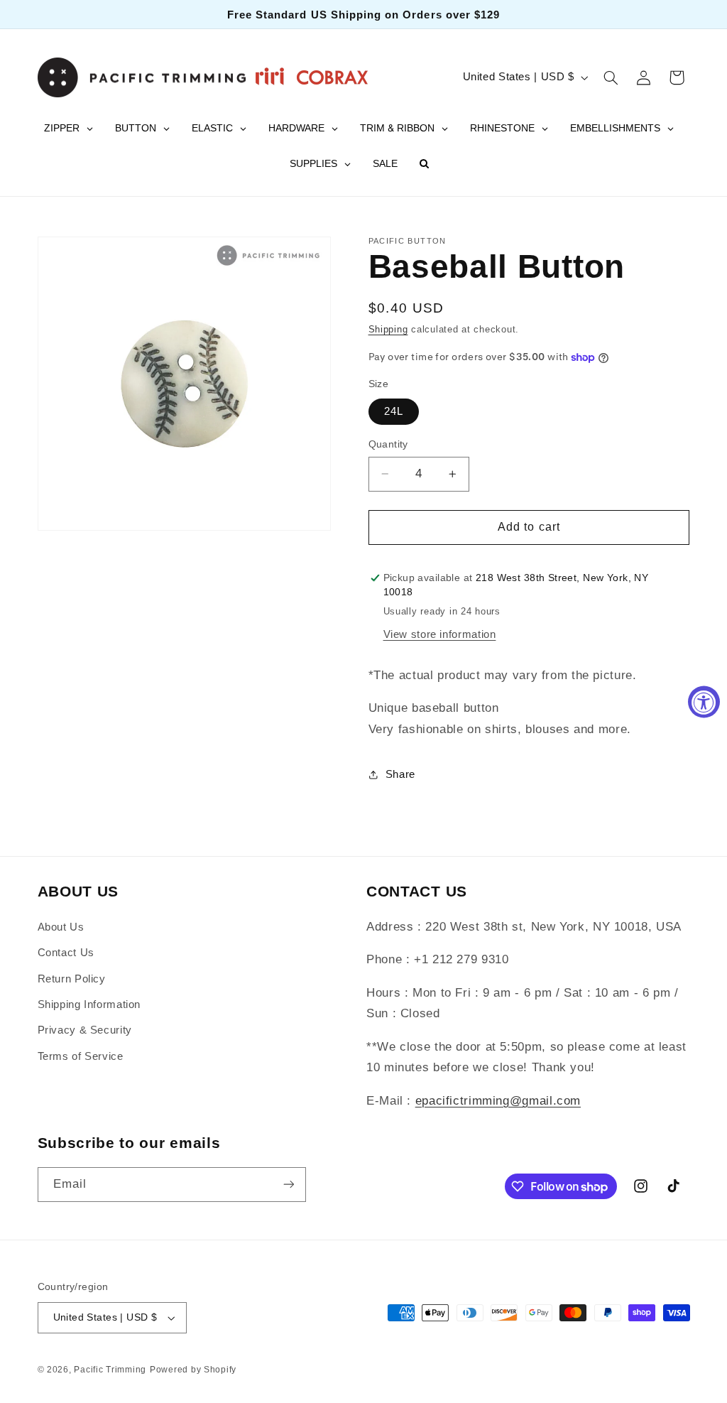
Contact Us (66, 952)
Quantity (388, 444)
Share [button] (400, 774)
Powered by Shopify (193, 1369)
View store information (439, 634)
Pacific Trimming (110, 1369)
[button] (610, 77)
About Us (61, 927)
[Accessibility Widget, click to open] (704, 701)
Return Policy (72, 979)
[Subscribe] (288, 1184)
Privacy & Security (85, 1030)
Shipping (388, 330)
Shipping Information (89, 1004)
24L (393, 411)
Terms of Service (81, 1056)
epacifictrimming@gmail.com (498, 1100)
